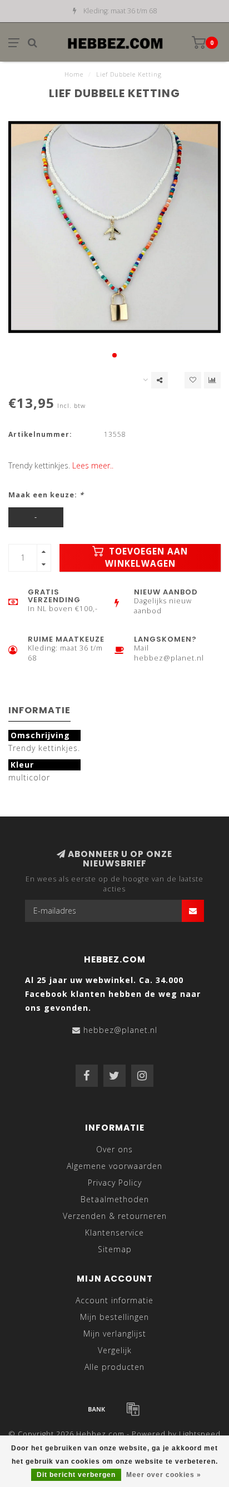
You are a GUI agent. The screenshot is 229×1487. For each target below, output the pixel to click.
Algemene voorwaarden (114, 1166)
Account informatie (114, 1300)
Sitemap (115, 1249)
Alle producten (114, 1367)
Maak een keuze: (46, 495)
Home (73, 74)
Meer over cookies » (163, 1475)
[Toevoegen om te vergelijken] (212, 380)
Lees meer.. (92, 465)
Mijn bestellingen (114, 1317)
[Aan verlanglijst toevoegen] (193, 380)
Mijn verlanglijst (114, 1333)
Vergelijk (115, 1350)
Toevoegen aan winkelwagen (146, 557)
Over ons (114, 1149)
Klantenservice (114, 1232)
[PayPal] (133, 1408)
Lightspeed (200, 1434)
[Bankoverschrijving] (97, 1408)
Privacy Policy (115, 1182)
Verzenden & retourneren (115, 1216)
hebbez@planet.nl (120, 1030)
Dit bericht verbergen (76, 1475)
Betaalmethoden (115, 1199)
